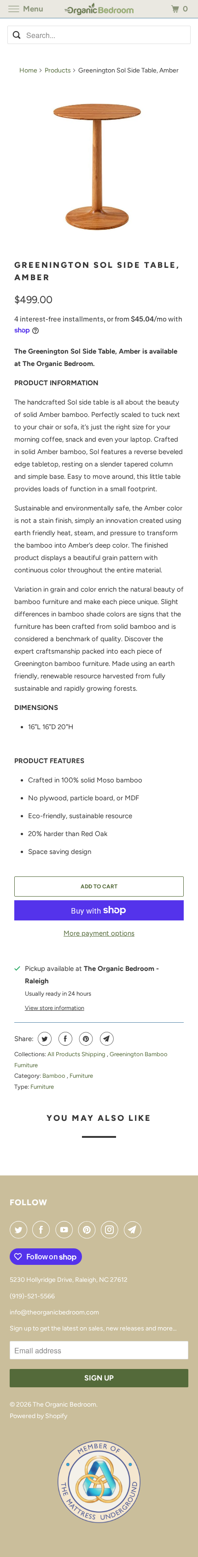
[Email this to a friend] (106, 1039)
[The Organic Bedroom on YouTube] (65, 1229)
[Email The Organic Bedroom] (134, 1229)
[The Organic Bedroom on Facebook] (42, 1229)
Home (28, 70)
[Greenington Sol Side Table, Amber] (99, 167)
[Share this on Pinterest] (85, 1039)
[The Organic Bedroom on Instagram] (111, 1229)
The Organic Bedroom (64, 1404)
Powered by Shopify (38, 1416)
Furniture (81, 1075)
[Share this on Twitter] (43, 1039)
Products (58, 70)
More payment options (99, 933)
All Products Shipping (77, 1054)
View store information (54, 1007)
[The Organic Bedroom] (99, 9)
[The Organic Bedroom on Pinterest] (88, 1229)
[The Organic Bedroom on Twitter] (20, 1229)
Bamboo (54, 1075)
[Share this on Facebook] (64, 1039)
